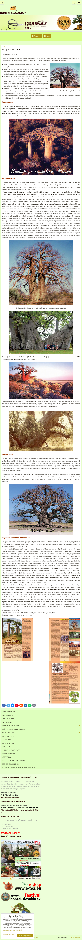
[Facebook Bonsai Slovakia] (21, 910)
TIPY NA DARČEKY (8, 715)
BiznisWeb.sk (75, 937)
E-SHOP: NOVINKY (8, 712)
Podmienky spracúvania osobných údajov (18, 768)
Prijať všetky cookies (24, 936)
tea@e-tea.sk (20, 801)
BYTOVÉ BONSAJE (8, 733)
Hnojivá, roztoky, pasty (11, 750)
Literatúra (6, 757)
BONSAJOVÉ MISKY (8, 743)
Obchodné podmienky (10, 764)
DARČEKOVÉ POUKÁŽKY (10, 719)
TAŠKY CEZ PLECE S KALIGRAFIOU (13, 761)
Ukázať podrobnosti (9, 934)
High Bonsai (6, 740)
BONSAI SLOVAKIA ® (13, 13)
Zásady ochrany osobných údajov (13, 930)
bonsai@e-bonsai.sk (8, 801)
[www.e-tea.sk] (21, 890)
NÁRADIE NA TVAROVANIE (11, 726)
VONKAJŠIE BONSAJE (9, 736)
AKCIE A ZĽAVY (7, 722)
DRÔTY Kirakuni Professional (13, 729)
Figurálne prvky (8, 754)
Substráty (6, 747)
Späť (3, 47)
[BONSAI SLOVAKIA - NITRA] (41, 29)
